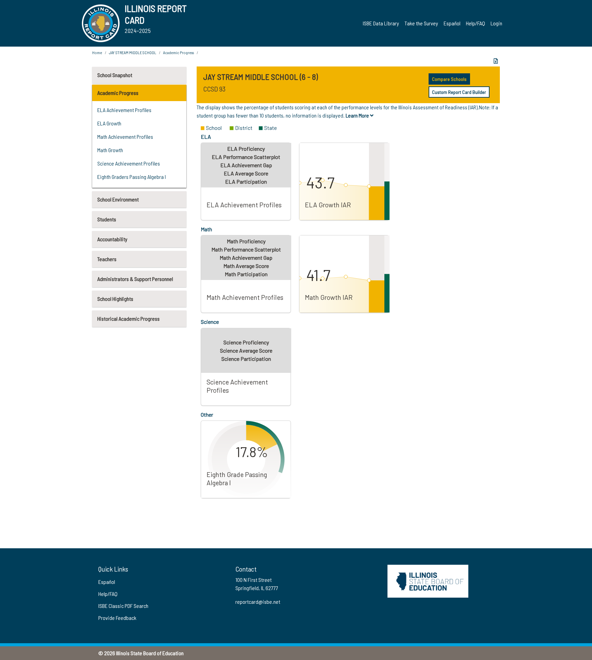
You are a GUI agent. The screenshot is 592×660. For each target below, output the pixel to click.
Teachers (106, 259)
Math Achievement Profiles (125, 136)
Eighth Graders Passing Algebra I (131, 176)
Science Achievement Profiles (128, 163)
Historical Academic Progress (128, 318)
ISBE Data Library (381, 23)
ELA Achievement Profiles (124, 110)
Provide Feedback (117, 617)
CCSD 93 (214, 89)
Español (452, 23)
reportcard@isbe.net (257, 601)
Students (106, 219)
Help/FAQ (475, 23)
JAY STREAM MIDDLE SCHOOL (132, 52)
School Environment (118, 199)
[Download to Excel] (496, 61)
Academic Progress (117, 92)
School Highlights (115, 298)
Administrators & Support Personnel (135, 279)
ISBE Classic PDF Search (123, 605)
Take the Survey (421, 23)
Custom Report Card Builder (459, 92)
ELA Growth (109, 123)
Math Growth (110, 150)
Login (496, 23)
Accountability (112, 239)
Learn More (358, 115)
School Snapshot (114, 75)
